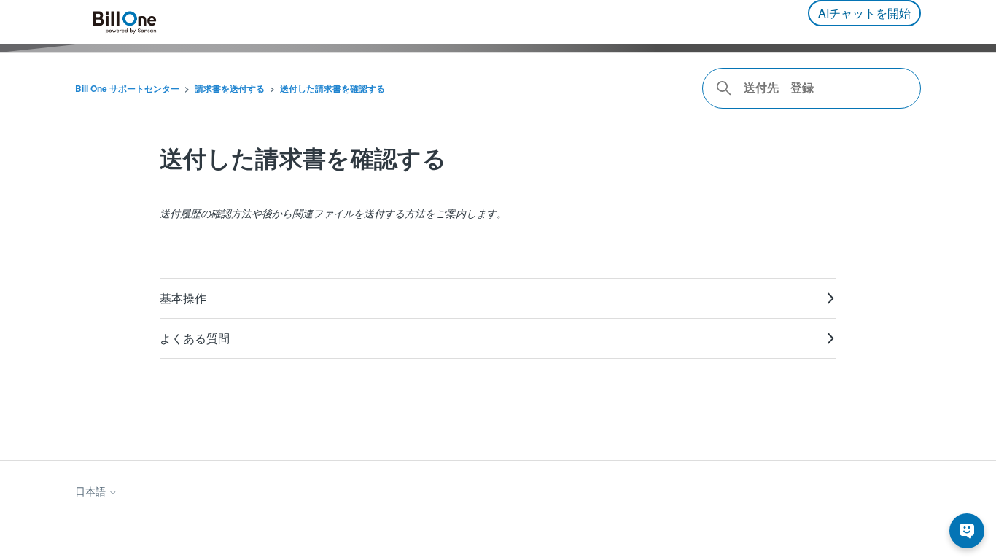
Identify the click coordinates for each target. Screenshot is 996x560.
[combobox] (811, 88)
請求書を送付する (230, 88)
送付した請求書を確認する (332, 88)
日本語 (92, 491)
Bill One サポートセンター (127, 88)
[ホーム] (124, 22)
